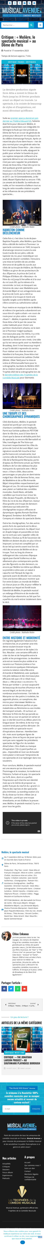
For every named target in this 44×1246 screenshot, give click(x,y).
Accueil (27, 1162)
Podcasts (6, 1178)
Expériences (7, 1175)
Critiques (31, 61)
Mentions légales (31, 1174)
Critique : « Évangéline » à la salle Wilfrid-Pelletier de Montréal (20, 1060)
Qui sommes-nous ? (32, 1165)
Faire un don (29, 1168)
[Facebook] (10, 3)
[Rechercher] (31, 25)
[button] (40, 25)
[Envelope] (34, 3)
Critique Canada (13, 1052)
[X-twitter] (19, 3)
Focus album (7, 1172)
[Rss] (29, 3)
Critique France (16, 61)
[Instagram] (14, 3)
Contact (27, 1171)
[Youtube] (24, 3)
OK (23, 1242)
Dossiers (5, 1169)
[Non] (40, 1237)
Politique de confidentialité (30, 1178)
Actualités (6, 1163)
